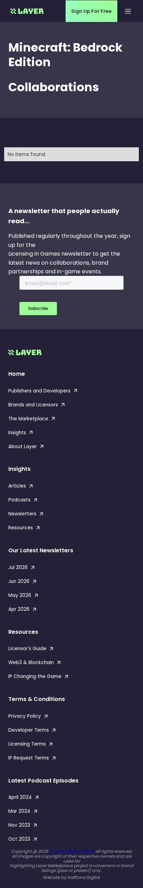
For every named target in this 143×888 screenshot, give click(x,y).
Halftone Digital (84, 877)
